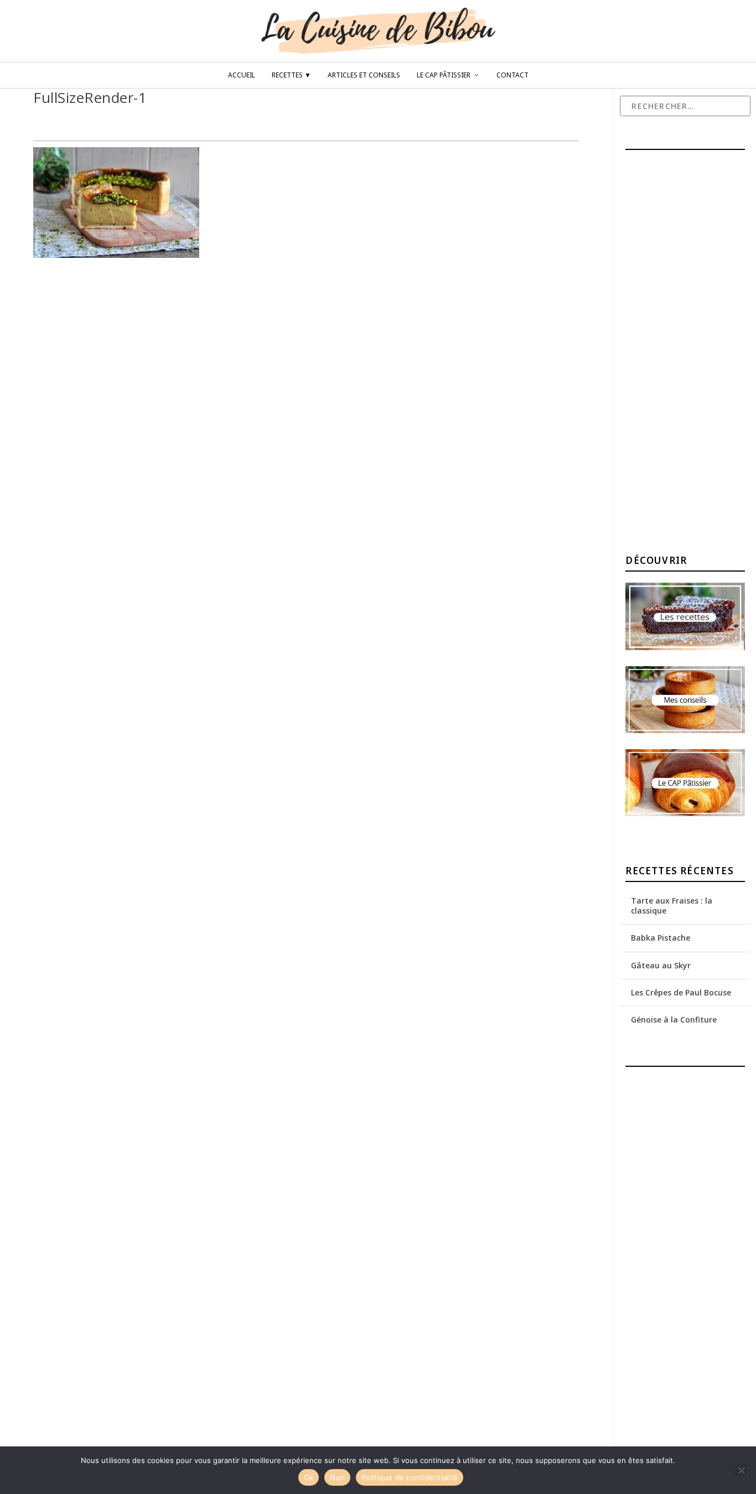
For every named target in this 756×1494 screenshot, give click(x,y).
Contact (512, 75)
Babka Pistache (660, 937)
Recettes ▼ (291, 75)
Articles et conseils (364, 75)
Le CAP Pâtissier (443, 75)
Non (337, 1477)
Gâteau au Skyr (661, 965)
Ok (309, 1477)
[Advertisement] (690, 354)
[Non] (741, 1470)
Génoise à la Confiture (674, 1019)
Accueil (241, 75)
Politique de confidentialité (409, 1477)
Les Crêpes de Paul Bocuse (681, 992)
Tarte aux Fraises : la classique (671, 905)
